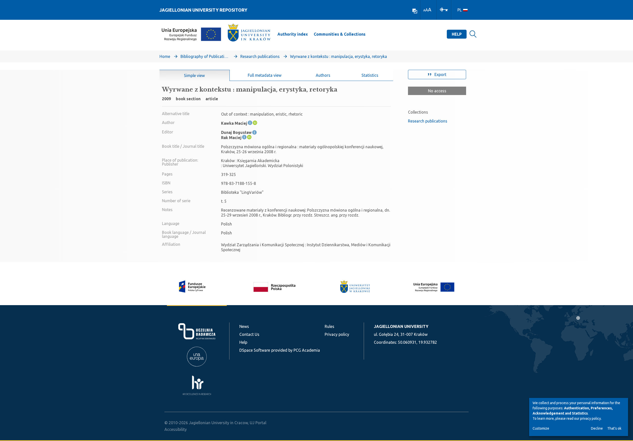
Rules (329, 326)
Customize (541, 428)
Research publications (260, 56)
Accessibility (175, 429)
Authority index (292, 34)
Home (164, 56)
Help (457, 34)
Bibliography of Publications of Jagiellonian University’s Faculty (205, 56)
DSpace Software (254, 350)
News (244, 326)
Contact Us (249, 334)
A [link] (424, 10)
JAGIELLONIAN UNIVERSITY (401, 326)
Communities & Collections (339, 34)
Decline (597, 428)
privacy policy (590, 418)
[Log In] (444, 9)
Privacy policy (337, 334)
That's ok (614, 428)
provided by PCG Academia (295, 350)
